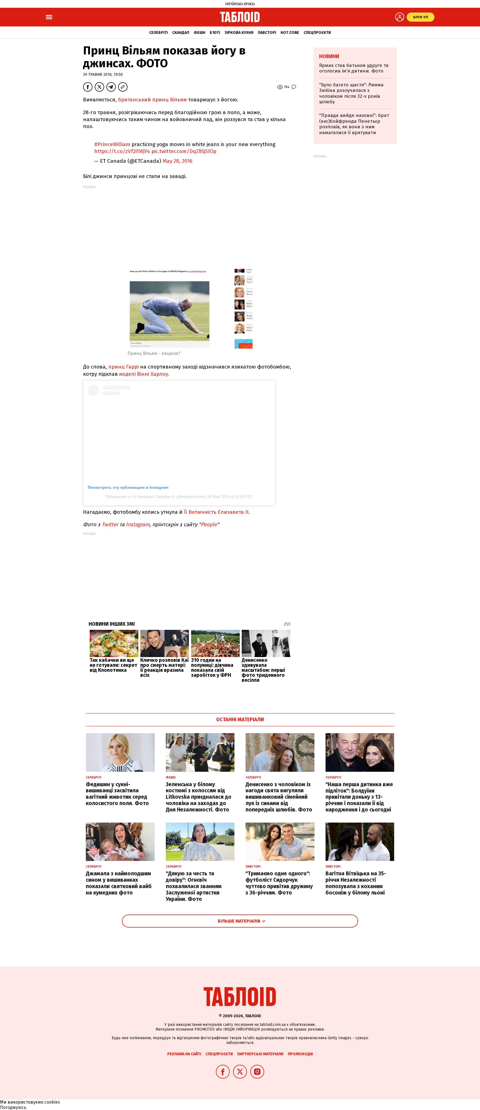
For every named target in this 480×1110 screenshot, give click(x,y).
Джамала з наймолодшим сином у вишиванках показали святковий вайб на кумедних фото (119, 883)
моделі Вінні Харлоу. (144, 374)
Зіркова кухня (238, 32)
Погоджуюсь (13, 1107)
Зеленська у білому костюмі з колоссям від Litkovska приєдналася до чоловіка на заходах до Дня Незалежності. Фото (198, 797)
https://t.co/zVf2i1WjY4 (122, 151)
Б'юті (215, 32)
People (209, 524)
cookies (52, 1102)
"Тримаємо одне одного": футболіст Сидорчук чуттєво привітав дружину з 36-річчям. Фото (279, 883)
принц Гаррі (123, 367)
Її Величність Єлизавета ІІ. (217, 512)
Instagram (137, 524)
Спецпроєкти (317, 32)
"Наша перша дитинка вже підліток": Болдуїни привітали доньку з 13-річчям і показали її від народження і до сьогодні (359, 797)
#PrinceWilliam (112, 144)
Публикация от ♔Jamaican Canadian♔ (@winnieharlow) (155, 496)
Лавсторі (267, 32)
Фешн (199, 32)
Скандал (180, 32)
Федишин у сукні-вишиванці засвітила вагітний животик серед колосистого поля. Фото (117, 793)
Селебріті (158, 32)
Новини (329, 56)
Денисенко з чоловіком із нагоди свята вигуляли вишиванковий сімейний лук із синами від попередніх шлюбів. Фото (279, 797)
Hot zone (290, 32)
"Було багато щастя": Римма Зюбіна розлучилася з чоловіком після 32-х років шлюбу (351, 93)
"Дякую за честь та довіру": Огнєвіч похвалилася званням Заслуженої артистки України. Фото (194, 886)
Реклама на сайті (184, 1054)
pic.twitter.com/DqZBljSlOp (183, 151)
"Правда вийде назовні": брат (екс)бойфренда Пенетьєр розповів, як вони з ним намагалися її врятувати (354, 123)
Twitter (110, 524)
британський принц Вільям (153, 99)
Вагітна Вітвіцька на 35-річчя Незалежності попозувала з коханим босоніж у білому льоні (356, 883)
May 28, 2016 (177, 161)
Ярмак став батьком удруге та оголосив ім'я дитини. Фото (354, 68)
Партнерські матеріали (260, 1054)
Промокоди (300, 1054)
